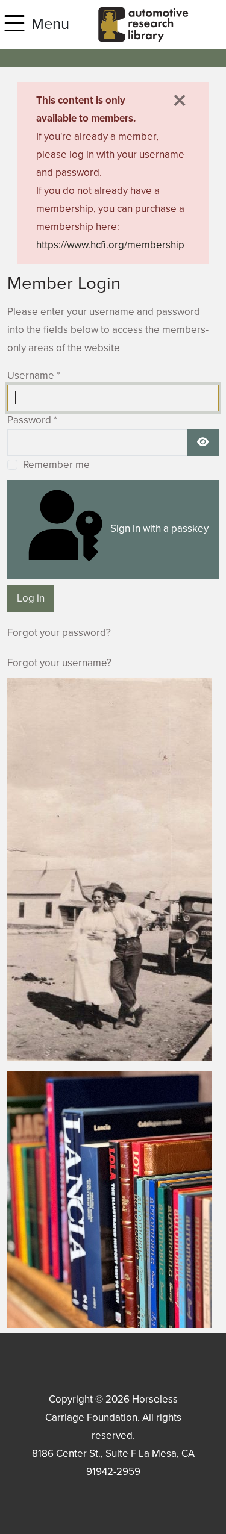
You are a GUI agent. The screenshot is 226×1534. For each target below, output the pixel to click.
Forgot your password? (59, 632)
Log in (31, 598)
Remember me (56, 464)
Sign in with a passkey (158, 528)
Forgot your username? (59, 662)
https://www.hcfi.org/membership (110, 245)
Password (32, 420)
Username (33, 375)
